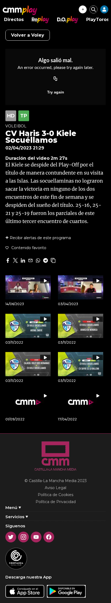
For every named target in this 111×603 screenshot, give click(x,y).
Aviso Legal (55, 487)
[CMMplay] (20, 10)
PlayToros (97, 19)
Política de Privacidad (56, 501)
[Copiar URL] (55, 79)
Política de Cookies (55, 494)
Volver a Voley (27, 35)
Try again (55, 92)
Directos (14, 19)
